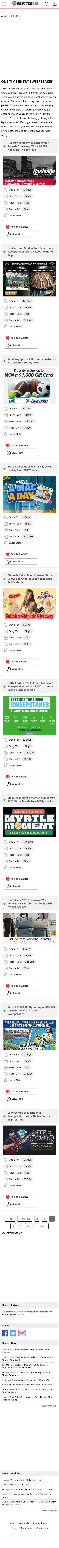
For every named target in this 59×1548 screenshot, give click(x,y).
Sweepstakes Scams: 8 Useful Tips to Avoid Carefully (28, 1489)
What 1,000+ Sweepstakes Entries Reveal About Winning (25, 1351)
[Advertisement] (29, 47)
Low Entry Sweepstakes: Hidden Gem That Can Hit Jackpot (26, 1495)
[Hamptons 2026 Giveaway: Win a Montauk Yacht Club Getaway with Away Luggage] (29, 943)
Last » (43, 1226)
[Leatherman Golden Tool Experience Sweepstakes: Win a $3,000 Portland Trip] (29, 295)
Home (12, 1522)
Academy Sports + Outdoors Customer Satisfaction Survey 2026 (32, 360)
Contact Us (42, 1527)
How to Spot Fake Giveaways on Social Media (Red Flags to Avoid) (27, 1398)
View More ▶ (49, 1405)
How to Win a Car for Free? (15, 1484)
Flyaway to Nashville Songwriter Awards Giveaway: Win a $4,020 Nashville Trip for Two (28, 146)
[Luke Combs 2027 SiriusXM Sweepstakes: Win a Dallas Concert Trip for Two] (29, 1154)
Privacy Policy (40, 1522)
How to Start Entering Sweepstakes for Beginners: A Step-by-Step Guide (27, 1358)
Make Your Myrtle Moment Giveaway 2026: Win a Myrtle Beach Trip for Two (31, 799)
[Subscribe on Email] (21, 1333)
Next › (30, 1226)
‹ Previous (24, 1218)
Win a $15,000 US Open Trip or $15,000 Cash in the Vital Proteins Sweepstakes (31, 1010)
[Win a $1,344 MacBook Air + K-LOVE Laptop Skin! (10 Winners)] (29, 511)
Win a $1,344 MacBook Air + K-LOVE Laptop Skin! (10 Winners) (29, 468)
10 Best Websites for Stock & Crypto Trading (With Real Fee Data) (27, 1391)
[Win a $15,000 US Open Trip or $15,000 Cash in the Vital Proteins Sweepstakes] (29, 1049)
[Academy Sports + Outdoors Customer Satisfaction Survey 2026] (29, 403)
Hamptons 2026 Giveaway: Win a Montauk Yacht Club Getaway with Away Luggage (30, 903)
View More (17, 234)
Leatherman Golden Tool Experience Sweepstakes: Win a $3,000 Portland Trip (30, 251)
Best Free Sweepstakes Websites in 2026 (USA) (25, 1380)
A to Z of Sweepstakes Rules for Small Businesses (27, 1384)
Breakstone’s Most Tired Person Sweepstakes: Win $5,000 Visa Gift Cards (27, 1313)
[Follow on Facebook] (5, 1333)
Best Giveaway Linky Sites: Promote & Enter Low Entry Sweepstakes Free (29, 1503)
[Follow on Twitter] (13, 1333)
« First (10, 1218)
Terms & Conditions (21, 1527)
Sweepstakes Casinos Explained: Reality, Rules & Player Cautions (26, 1374)
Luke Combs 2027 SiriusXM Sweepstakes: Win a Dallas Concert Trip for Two (30, 1116)
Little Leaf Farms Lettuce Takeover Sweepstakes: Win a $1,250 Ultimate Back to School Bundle (30, 686)
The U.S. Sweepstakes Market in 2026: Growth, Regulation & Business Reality (25, 1366)
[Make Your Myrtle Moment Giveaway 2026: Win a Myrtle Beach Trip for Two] (29, 836)
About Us (24, 1522)
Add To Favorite (19, 226)
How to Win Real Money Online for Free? (22, 1479)
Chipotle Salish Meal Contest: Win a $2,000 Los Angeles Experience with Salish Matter (30, 579)
